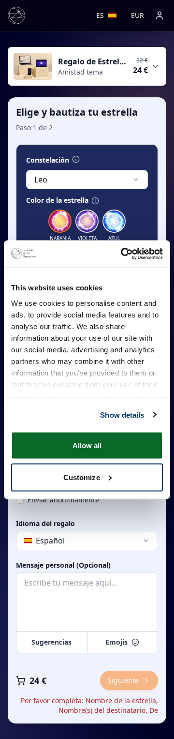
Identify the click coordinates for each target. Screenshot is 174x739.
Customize (81, 477)
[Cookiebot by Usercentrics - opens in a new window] (123, 253)
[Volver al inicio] (16, 15)
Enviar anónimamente (63, 499)
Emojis (116, 642)
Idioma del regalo (45, 523)
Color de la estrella (57, 200)
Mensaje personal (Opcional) (63, 565)
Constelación (47, 160)
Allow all (87, 445)
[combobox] (87, 179)
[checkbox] (20, 500)
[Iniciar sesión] (159, 15)
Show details (122, 414)
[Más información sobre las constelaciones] (76, 159)
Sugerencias (51, 642)
